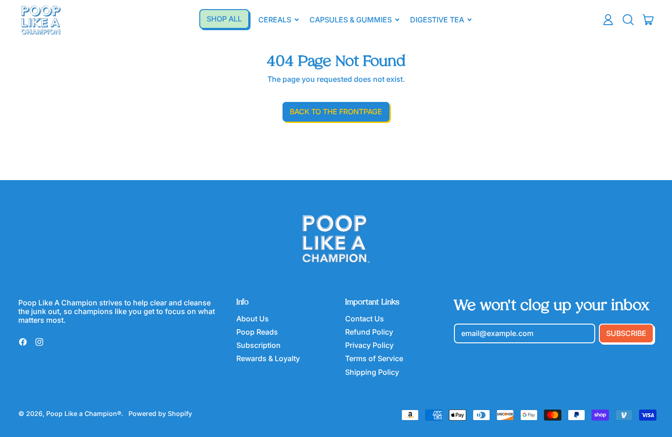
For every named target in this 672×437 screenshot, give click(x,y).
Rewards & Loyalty (268, 358)
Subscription (258, 345)
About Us (252, 318)
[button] (628, 19)
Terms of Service (374, 358)
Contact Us (364, 318)
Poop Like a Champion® (83, 413)
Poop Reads (257, 331)
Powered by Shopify (160, 413)
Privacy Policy (369, 345)
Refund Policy (369, 331)
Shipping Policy (372, 372)
